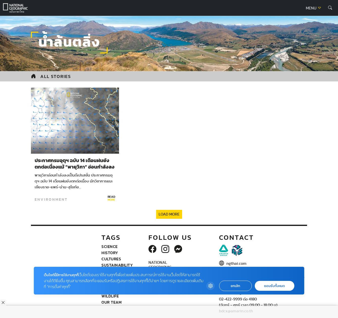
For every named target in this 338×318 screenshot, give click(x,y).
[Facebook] (152, 249)
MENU (311, 8)
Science (109, 246)
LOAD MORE (169, 214)
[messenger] (178, 249)
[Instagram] (165, 249)
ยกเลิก (235, 286)
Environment (51, 199)
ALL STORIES (55, 76)
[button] (330, 7)
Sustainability (117, 265)
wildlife (110, 296)
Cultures (111, 259)
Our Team (111, 302)
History (109, 253)
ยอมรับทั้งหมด (274, 286)
